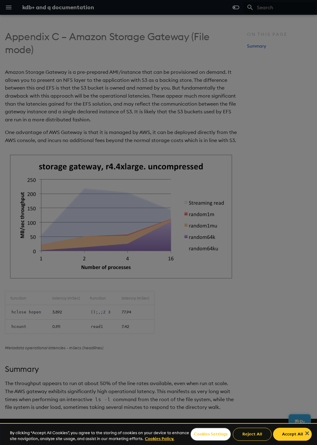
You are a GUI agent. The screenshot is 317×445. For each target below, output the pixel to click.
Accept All (292, 434)
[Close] (307, 433)
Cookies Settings (211, 434)
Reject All (252, 434)
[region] (158, 434)
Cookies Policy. (159, 438)
